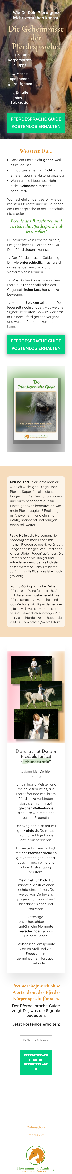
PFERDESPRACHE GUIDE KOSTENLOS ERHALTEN (36, 122)
